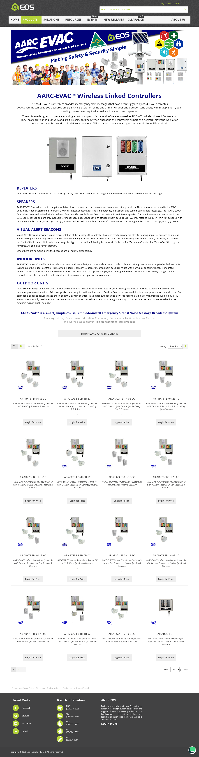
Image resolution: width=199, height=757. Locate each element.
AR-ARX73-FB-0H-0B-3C (33, 398)
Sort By (163, 346)
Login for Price (33, 422)
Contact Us (67, 688)
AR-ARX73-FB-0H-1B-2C (77, 398)
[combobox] (144, 9)
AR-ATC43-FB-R (165, 634)
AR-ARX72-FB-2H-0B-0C (122, 634)
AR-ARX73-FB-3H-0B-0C (77, 555)
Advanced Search (81, 688)
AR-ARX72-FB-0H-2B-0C (33, 634)
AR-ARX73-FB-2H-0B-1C (77, 477)
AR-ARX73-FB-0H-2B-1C (166, 398)
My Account (166, 3)
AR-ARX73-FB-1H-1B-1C (33, 477)
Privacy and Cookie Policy (23, 688)
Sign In (176, 3)
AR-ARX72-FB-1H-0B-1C (166, 555)
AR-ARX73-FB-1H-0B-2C (122, 398)
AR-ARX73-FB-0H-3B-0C (122, 477)
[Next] (23, 669)
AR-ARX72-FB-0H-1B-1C (122, 555)
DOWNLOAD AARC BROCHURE (99, 333)
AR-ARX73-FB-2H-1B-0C (33, 555)
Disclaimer (40, 688)
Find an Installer (54, 688)
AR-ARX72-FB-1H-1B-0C (77, 634)
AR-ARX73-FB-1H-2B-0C (166, 477)
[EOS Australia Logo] (22, 6)
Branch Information (71, 700)
